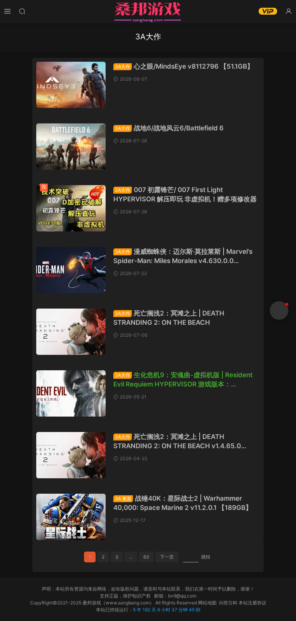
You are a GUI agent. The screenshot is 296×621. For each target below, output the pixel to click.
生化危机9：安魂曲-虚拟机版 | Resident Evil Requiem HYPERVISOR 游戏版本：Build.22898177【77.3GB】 (182, 380)
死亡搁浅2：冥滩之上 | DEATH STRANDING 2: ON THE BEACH (168, 317)
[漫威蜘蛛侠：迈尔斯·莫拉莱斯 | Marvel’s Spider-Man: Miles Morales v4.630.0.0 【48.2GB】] (71, 270)
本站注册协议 (252, 603)
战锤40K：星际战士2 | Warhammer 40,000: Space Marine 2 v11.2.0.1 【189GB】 (182, 502)
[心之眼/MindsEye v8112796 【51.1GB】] (71, 85)
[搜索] (21, 11)
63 (146, 557)
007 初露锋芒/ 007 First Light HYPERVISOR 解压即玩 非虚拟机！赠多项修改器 (185, 194)
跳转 (205, 557)
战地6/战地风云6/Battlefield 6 (169, 128)
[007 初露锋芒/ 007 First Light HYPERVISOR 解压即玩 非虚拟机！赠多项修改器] (71, 208)
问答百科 (228, 603)
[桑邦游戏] (148, 11)
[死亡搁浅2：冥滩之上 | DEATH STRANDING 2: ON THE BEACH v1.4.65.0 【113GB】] (71, 455)
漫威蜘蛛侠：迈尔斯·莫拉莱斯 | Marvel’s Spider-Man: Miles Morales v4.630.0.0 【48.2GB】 (182, 256)
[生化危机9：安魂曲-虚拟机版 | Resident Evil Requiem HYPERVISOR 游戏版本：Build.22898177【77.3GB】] (71, 393)
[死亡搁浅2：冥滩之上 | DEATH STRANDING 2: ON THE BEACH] (71, 332)
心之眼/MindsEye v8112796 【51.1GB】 (184, 66)
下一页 (167, 557)
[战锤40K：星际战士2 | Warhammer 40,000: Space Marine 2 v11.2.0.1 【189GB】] (71, 517)
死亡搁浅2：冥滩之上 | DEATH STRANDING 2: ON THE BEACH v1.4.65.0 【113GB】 (177, 442)
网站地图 (207, 603)
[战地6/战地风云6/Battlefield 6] (71, 146)
